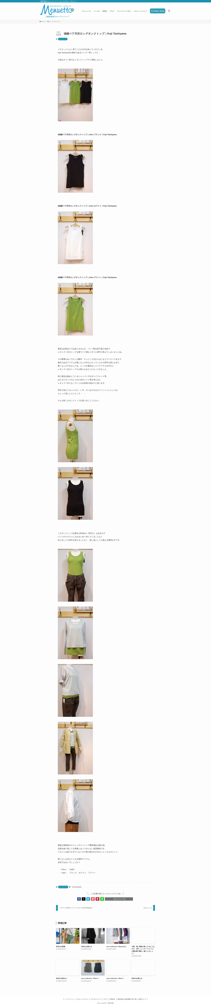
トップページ (69, 999)
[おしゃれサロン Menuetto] (57, 11)
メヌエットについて (82, 999)
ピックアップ (62, 39)
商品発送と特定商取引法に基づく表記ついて (132, 999)
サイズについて (96, 999)
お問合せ (112, 999)
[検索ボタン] (169, 11)
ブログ (105, 999)
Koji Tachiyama (76, 887)
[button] (79, 899)
